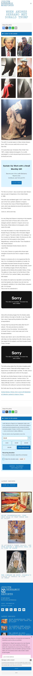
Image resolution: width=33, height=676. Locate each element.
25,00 (7, 443)
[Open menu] (31, 3)
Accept (16, 668)
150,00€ (9, 447)
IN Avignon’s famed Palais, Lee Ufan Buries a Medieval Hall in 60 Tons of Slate (16, 547)
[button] (30, 660)
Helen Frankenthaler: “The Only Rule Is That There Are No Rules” (14, 517)
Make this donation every (12, 459)
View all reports (9, 485)
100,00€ (26, 443)
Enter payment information (16, 467)
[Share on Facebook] (3, 28)
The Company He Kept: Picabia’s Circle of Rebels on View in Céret (16, 577)
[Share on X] (7, 28)
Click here (16, 182)
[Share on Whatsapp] (13, 28)
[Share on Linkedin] (10, 28)
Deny (16, 672)
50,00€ (16, 443)
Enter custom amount (23, 447)
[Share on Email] (16, 28)
